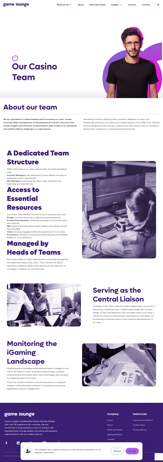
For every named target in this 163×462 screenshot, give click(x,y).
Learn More (48, 452)
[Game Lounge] (16, 5)
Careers (132, 4)
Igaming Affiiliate (114, 434)
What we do (63, 4)
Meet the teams (98, 4)
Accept (132, 451)
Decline (117, 451)
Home (110, 420)
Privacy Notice (139, 430)
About (81, 4)
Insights (115, 4)
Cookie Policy (139, 425)
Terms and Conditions (143, 420)
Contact (146, 4)
